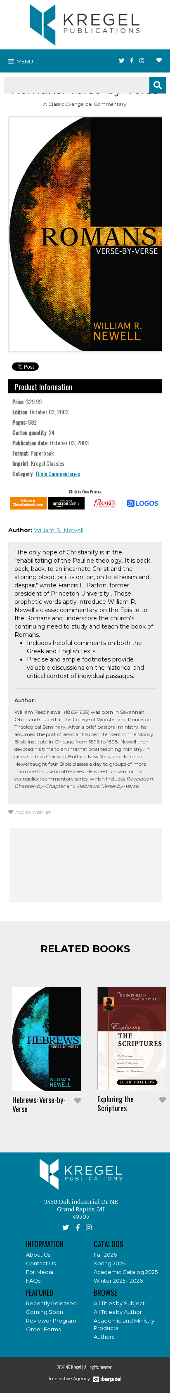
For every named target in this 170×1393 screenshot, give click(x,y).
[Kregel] (85, 23)
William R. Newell (58, 530)
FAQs (33, 1280)
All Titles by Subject (119, 1303)
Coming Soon (44, 1312)
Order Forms (43, 1329)
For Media (39, 1272)
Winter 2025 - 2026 (118, 1280)
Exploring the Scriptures (115, 1103)
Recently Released (51, 1303)
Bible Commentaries (58, 473)
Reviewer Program (51, 1320)
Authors (104, 1336)
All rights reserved (98, 1367)
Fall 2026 (105, 1254)
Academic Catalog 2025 (126, 1272)
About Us (38, 1254)
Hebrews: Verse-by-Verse (39, 1104)
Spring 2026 (109, 1263)
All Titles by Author (118, 1312)
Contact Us (41, 1263)
